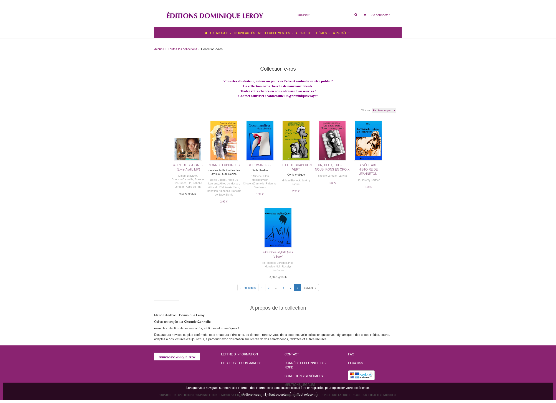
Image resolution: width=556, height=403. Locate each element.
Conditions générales (304, 376)
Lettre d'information (239, 354)
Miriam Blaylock (187, 175)
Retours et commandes (241, 363)
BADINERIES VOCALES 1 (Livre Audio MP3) (188, 167)
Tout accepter (278, 394)
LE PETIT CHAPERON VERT (296, 167)
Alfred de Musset (229, 183)
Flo (189, 183)
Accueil (159, 49)
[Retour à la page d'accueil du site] (214, 13)
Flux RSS (355, 363)
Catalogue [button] (219, 33)
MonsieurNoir (260, 179)
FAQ (351, 354)
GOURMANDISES (260, 165)
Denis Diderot (218, 179)
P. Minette (256, 176)
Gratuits (303, 33)
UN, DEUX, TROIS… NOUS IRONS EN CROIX (332, 167)
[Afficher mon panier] (364, 15)
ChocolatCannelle (182, 179)
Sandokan (260, 187)
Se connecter (380, 15)
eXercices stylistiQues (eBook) (278, 254)
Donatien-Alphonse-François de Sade (224, 192)
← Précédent (248, 287)
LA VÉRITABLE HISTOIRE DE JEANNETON (368, 169)
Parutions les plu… (383, 110)
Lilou (266, 176)
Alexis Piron (232, 187)
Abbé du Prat (193, 186)
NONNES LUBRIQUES (224, 165)
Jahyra (343, 175)
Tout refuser (305, 394)
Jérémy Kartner (371, 180)
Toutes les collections (182, 49)
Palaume (271, 183)
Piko (290, 262)
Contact (292, 354)
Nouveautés (244, 33)
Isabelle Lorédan (328, 175)
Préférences (250, 394)
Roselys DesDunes (281, 268)
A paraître (342, 33)
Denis (229, 194)
